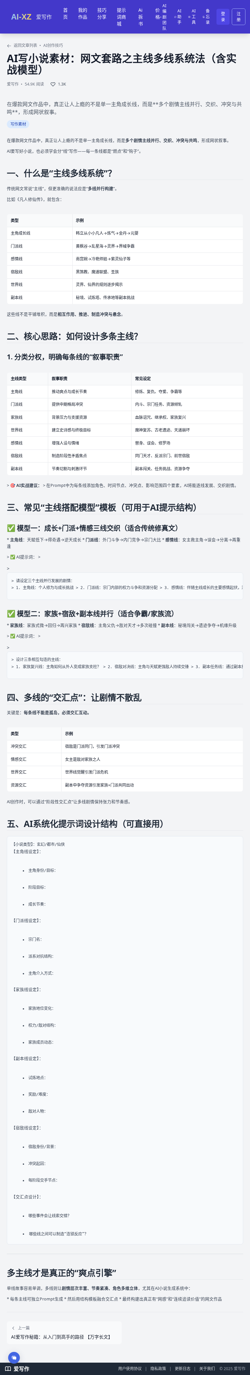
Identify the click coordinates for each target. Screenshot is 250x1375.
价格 (157, 13)
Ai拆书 (140, 17)
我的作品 (82, 13)
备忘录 (208, 16)
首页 (65, 13)
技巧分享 (101, 13)
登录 (223, 16)
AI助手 (179, 16)
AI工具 (194, 16)
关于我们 (207, 1368)
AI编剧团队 (164, 17)
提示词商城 (121, 17)
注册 (239, 16)
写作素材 (18, 124)
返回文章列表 (25, 45)
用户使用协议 (130, 1368)
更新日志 (182, 1368)
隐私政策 (158, 1368)
